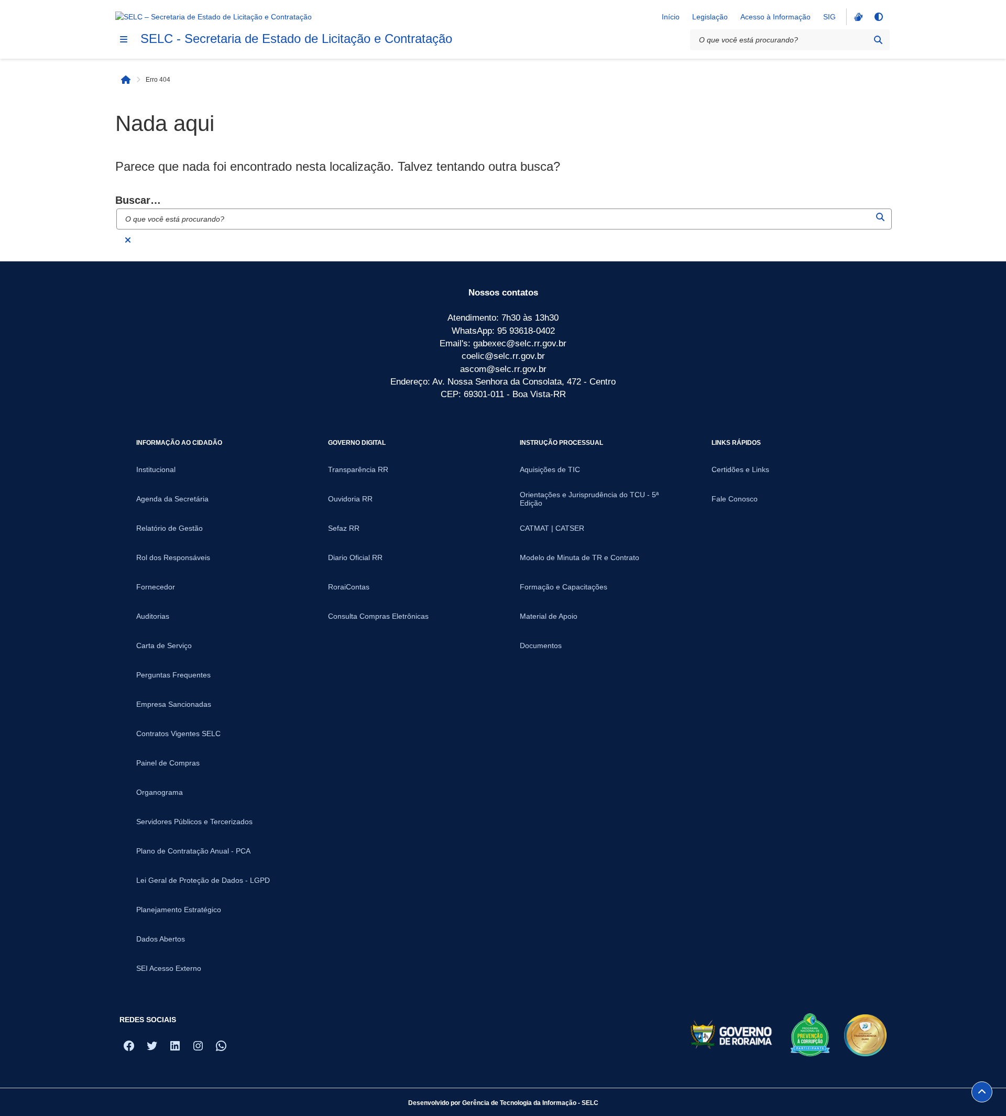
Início (671, 17)
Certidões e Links (740, 469)
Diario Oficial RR (355, 557)
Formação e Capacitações (563, 587)
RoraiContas (348, 587)
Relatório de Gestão (169, 528)
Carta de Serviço (164, 645)
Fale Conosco (735, 499)
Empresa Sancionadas (173, 704)
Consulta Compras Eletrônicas (378, 616)
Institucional (156, 469)
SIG (829, 17)
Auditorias (152, 616)
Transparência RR (358, 469)
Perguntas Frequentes (173, 675)
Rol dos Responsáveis (173, 557)
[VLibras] (857, 16)
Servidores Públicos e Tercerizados (194, 821)
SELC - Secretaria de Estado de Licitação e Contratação (296, 38)
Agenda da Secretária (172, 499)
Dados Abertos (160, 939)
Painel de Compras (168, 763)
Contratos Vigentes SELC (178, 733)
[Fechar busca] (127, 239)
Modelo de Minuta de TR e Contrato (579, 557)
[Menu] (123, 39)
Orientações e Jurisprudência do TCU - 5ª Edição (589, 498)
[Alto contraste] (878, 16)
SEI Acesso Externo (168, 968)
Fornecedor (155, 587)
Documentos (541, 645)
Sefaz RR (343, 528)
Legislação (710, 17)
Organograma (159, 792)
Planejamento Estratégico (178, 909)
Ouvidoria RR (350, 499)
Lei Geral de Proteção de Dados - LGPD (203, 880)
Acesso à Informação (775, 17)
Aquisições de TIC (550, 469)
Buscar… (138, 200)
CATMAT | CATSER (552, 528)
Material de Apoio (548, 616)
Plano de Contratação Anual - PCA (193, 851)
